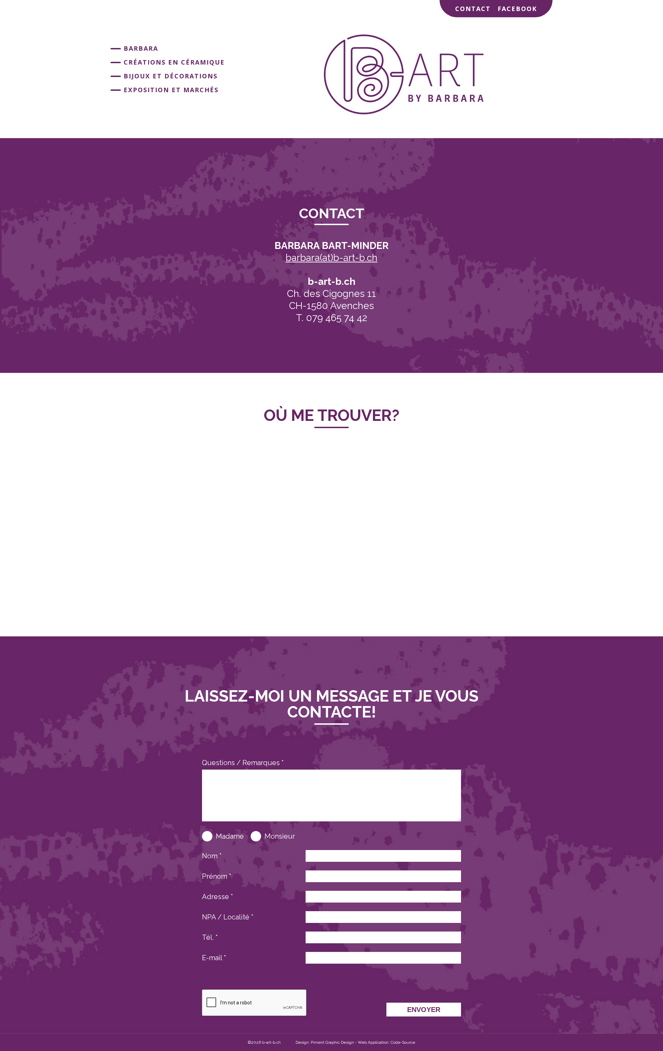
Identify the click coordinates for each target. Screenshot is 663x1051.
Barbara (141, 48)
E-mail (214, 957)
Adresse (217, 896)
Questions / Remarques (243, 763)
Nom (212, 855)
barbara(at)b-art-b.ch (331, 257)
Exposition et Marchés (171, 90)
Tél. (210, 937)
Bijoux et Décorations (171, 76)
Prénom (216, 876)
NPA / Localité (227, 917)
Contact (473, 8)
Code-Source (403, 1042)
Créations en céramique (174, 62)
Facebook (517, 8)
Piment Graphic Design (332, 1042)
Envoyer (423, 1009)
